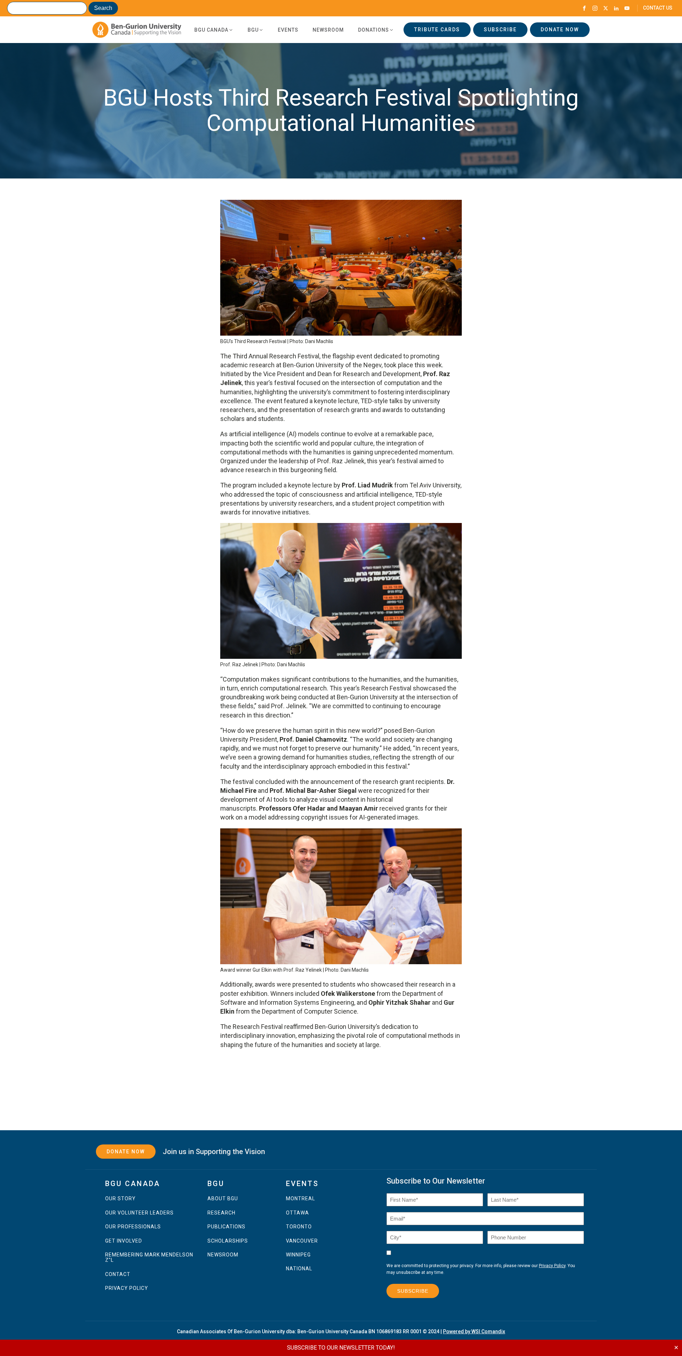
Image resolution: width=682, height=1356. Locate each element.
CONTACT (117, 1274)
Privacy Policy (552, 1265)
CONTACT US (657, 8)
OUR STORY (120, 1198)
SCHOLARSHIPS (227, 1241)
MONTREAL (300, 1198)
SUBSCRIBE (500, 29)
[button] (213, 30)
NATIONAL (299, 1268)
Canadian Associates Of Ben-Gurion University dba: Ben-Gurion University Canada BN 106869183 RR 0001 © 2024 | (341, 1331)
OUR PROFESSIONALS (133, 1226)
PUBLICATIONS (226, 1226)
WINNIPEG (298, 1255)
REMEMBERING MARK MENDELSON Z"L (149, 1257)
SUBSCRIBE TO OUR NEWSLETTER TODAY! (341, 1347)
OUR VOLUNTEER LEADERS (139, 1213)
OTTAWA (297, 1213)
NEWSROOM (222, 1255)
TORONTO (299, 1226)
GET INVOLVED (123, 1241)
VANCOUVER (302, 1241)
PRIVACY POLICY (126, 1288)
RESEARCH (221, 1213)
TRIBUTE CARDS (437, 29)
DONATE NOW (560, 29)
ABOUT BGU (222, 1198)
